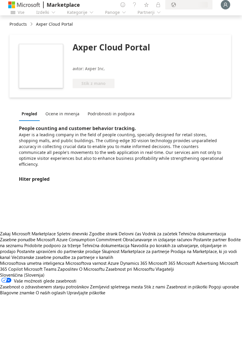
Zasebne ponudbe (17, 239)
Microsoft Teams (40, 269)
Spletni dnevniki (72, 234)
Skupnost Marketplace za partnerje (135, 251)
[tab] (31, 113)
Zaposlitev (68, 269)
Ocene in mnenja (62, 113)
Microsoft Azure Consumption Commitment (80, 239)
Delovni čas (130, 234)
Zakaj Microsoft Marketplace (28, 234)
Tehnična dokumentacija (202, 234)
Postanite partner (210, 239)
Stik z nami (154, 287)
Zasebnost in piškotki (186, 287)
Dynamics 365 (133, 263)
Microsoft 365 (161, 263)
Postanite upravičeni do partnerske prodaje (59, 251)
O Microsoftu (91, 269)
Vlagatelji (165, 269)
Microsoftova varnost (86, 263)
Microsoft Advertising (197, 263)
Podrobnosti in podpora (111, 113)
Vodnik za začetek (159, 234)
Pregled (29, 113)
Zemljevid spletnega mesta (116, 287)
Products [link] (18, 24)
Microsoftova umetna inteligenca (32, 263)
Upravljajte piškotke (86, 293)
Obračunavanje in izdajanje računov (157, 239)
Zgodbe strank (103, 234)
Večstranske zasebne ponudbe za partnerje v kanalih (62, 257)
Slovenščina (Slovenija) (22, 275)
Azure (113, 263)
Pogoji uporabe (224, 287)
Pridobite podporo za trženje (52, 245)
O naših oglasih (51, 293)
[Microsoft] (24, 4)
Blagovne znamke (17, 293)
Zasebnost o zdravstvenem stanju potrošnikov (44, 287)
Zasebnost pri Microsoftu (130, 269)
